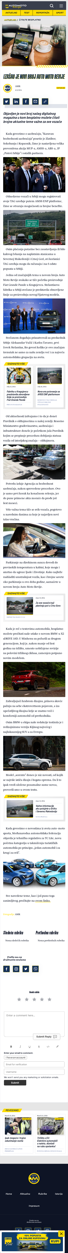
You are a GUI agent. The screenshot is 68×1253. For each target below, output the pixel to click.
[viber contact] (35, 969)
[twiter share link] (6, 101)
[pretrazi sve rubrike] (51, 5)
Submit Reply (44, 1036)
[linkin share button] (16, 101)
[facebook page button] (6, 969)
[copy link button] (45, 101)
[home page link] (15, 5)
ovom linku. (43, 900)
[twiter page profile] (25, 969)
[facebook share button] (25, 101)
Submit (15, 1082)
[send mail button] (35, 101)
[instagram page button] (16, 969)
